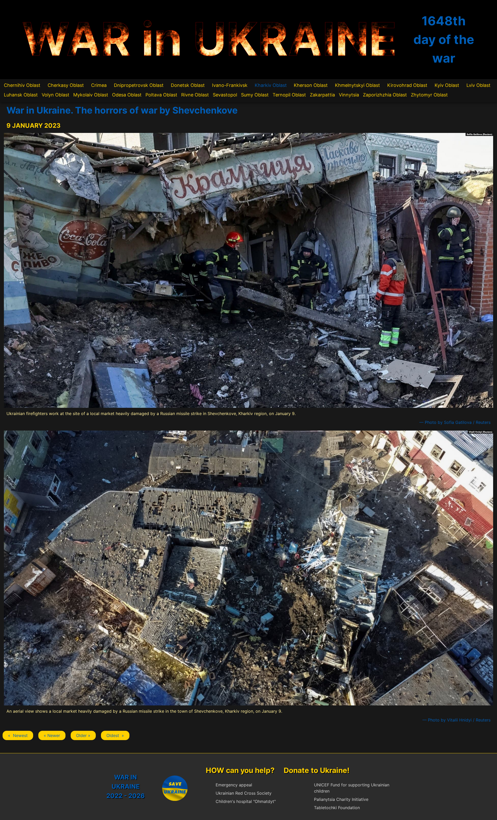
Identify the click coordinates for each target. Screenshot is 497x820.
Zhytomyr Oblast (429, 94)
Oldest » (115, 735)
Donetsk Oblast (188, 85)
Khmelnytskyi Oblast (357, 85)
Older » (83, 735)
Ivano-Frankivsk (229, 85)
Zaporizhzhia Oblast (385, 94)
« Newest (18, 735)
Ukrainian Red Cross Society (244, 793)
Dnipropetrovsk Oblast (139, 85)
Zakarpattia (322, 94)
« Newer (52, 735)
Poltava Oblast (161, 94)
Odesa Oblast (127, 94)
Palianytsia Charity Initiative (341, 799)
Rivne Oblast (195, 94)
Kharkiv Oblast (271, 85)
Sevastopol (225, 94)
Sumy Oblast (255, 94)
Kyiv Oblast (447, 85)
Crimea (99, 85)
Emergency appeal (234, 784)
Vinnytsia (349, 94)
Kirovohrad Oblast (407, 85)
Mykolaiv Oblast (90, 94)
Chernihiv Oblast (22, 85)
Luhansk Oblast (21, 94)
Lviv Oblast (478, 85)
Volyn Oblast (55, 94)
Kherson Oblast (311, 85)
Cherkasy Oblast (66, 85)
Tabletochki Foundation (337, 807)
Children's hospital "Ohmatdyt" (246, 801)
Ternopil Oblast (289, 94)
